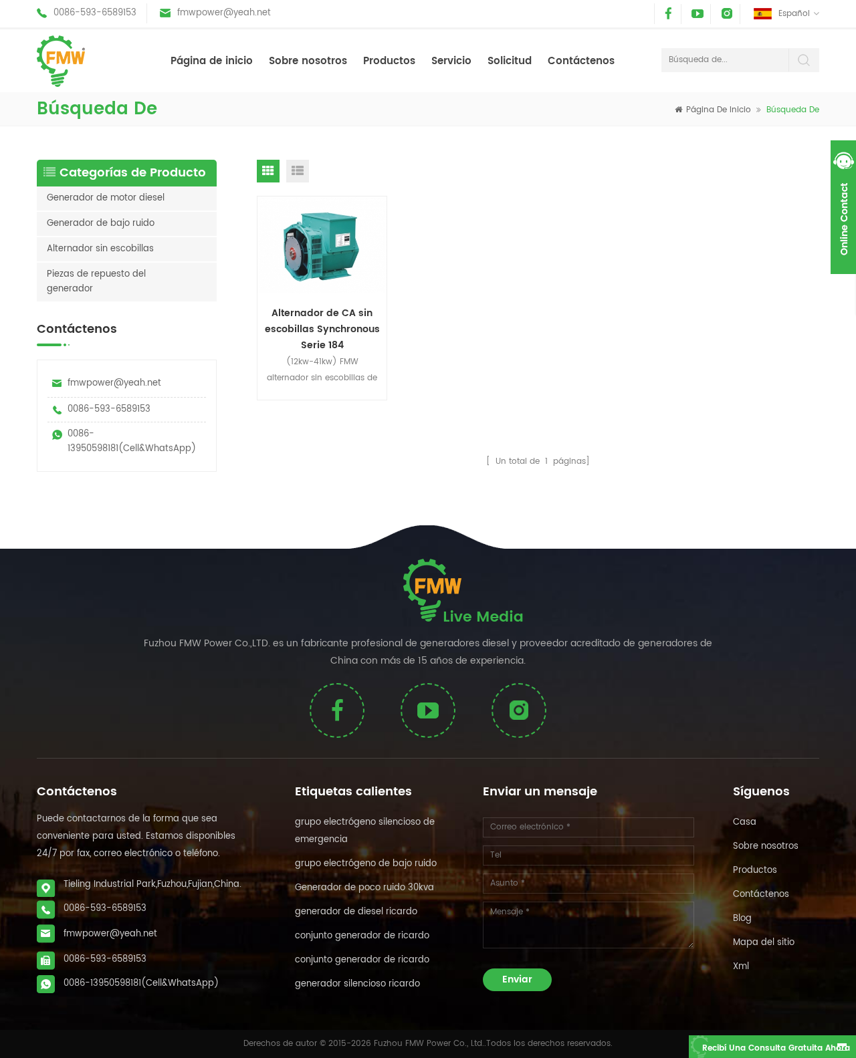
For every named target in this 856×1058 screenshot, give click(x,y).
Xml (741, 967)
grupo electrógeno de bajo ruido (366, 864)
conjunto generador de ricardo (362, 936)
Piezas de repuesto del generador (96, 281)
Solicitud (510, 61)
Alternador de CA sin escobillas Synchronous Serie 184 (322, 328)
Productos (389, 61)
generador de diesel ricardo (356, 912)
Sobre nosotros (308, 61)
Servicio (451, 61)
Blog (742, 919)
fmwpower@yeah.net (224, 13)
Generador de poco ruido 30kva (364, 888)
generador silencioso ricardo (357, 984)
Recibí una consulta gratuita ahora (776, 1048)
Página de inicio (212, 61)
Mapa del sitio (763, 943)
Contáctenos (581, 61)
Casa (744, 822)
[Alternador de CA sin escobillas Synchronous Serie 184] (322, 245)
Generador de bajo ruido (100, 224)
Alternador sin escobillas (100, 249)
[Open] (843, 207)
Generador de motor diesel (106, 198)
